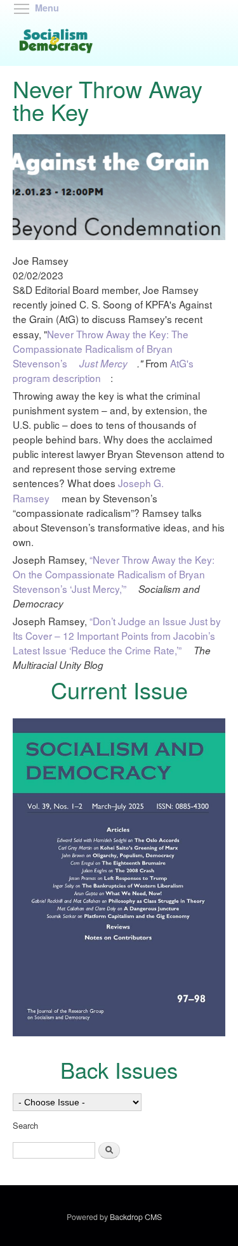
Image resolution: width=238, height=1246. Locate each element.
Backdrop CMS (138, 1217)
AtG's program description (103, 370)
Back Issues (119, 1069)
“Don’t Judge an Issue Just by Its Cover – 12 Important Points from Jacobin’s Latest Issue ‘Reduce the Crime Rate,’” (117, 635)
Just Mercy (106, 363)
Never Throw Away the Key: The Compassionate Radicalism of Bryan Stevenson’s (100, 348)
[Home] (58, 42)
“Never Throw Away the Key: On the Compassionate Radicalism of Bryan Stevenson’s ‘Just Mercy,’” (114, 573)
